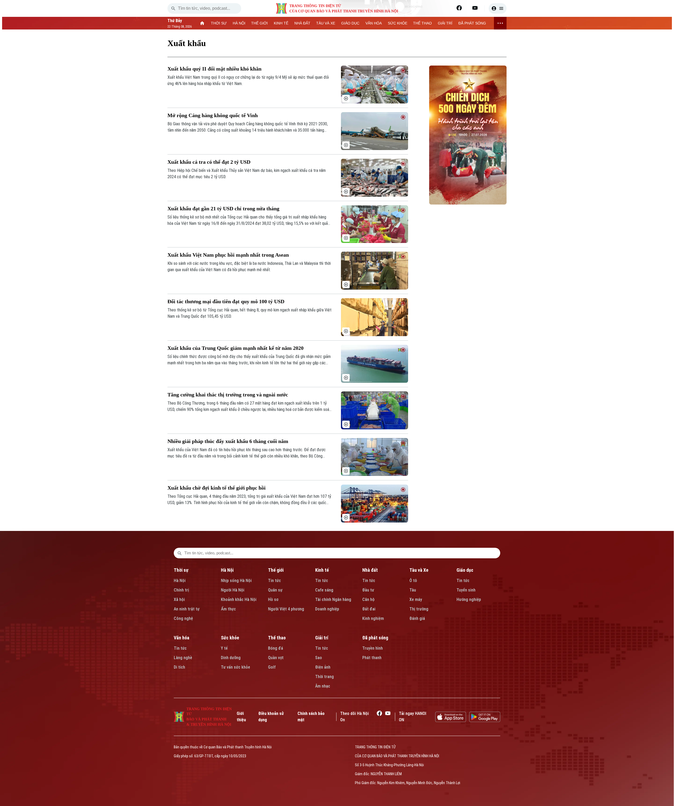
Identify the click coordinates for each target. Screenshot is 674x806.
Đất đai (368, 608)
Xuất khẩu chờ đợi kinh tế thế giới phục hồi (216, 488)
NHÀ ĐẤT (302, 23)
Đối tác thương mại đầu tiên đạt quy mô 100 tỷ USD (225, 301)
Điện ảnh (322, 667)
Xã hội (179, 599)
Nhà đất (370, 570)
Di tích (179, 667)
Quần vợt (276, 657)
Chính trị (181, 590)
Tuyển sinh (466, 590)
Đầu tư (368, 590)
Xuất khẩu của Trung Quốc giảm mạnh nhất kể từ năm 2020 (235, 348)
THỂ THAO (422, 23)
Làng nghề (183, 657)
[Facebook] (459, 8)
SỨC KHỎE (397, 23)
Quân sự (275, 590)
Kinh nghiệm (373, 618)
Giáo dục (465, 570)
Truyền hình (372, 648)
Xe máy (415, 599)
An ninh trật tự (187, 608)
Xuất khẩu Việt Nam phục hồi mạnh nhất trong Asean (228, 255)
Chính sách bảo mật (311, 716)
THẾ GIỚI (259, 23)
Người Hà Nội (232, 590)
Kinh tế (322, 570)
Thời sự (181, 570)
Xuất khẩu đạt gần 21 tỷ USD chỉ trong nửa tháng (223, 208)
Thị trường (418, 608)
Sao (318, 657)
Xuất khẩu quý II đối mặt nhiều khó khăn (214, 69)
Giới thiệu (241, 716)
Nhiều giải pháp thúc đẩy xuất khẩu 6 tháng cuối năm (227, 441)
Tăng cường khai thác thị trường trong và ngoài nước (227, 394)
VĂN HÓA (373, 23)
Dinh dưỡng (231, 657)
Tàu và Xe (418, 570)
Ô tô (413, 580)
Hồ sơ (273, 599)
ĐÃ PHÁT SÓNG (472, 23)
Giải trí (321, 637)
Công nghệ (183, 618)
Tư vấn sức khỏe (235, 667)
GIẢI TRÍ (445, 23)
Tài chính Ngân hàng (333, 599)
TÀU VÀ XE (325, 23)
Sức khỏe (230, 637)
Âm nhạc (322, 686)
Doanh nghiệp (327, 608)
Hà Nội (180, 580)
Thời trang (324, 676)
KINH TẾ (281, 23)
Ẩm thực (228, 608)
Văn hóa (181, 637)
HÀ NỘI (239, 23)
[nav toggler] (500, 23)
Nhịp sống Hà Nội (236, 580)
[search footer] (179, 553)
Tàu (412, 590)
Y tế (224, 648)
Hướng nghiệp (469, 599)
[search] (173, 8)
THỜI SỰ (219, 23)
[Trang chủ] (202, 23)
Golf (272, 667)
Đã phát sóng (375, 637)
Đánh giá (417, 618)
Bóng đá (275, 648)
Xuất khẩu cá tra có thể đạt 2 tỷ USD (208, 162)
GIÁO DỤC (350, 23)
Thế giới (276, 570)
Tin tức (274, 580)
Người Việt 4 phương (286, 608)
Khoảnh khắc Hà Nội (238, 599)
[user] (498, 8)
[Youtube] (475, 8)
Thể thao (277, 637)
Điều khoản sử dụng (271, 716)
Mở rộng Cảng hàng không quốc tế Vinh (212, 115)
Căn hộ (368, 599)
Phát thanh (371, 657)
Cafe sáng (324, 590)
